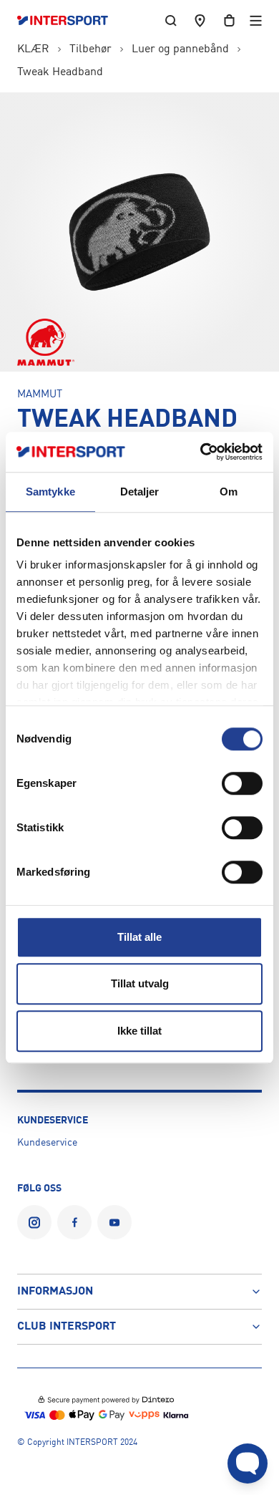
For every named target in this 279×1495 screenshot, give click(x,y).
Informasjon (55, 1291)
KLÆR (33, 49)
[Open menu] (256, 20)
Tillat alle (139, 937)
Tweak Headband (60, 72)
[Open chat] (247, 1463)
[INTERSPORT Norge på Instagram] (34, 1222)
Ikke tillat (139, 1031)
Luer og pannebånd (180, 49)
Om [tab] (229, 491)
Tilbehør (90, 49)
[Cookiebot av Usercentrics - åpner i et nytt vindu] (201, 451)
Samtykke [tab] (50, 491)
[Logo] (69, 21)
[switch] (242, 783)
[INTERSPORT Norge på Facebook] (74, 1222)
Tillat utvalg (140, 983)
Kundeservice (47, 1143)
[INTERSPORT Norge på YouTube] (114, 1222)
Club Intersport (66, 1326)
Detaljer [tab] (140, 491)
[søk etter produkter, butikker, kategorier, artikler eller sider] (171, 20)
